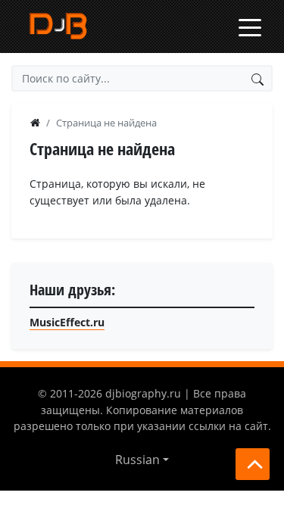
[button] (142, 459)
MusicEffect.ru (67, 322)
